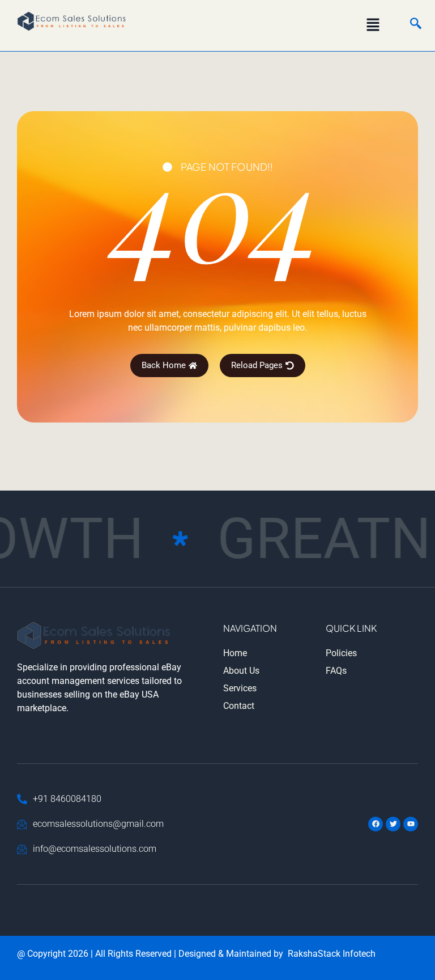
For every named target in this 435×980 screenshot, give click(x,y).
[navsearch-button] (410, 25)
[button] (373, 25)
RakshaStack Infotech (332, 953)
